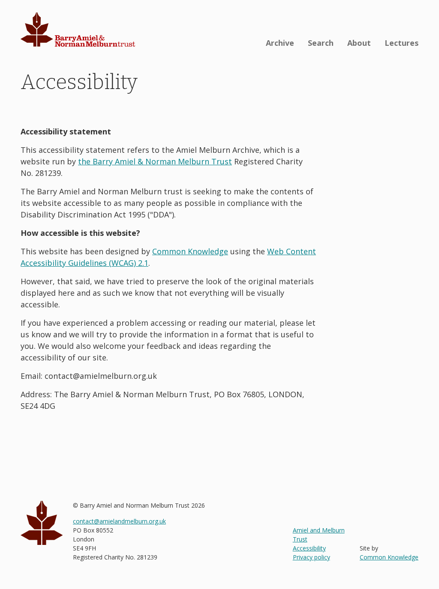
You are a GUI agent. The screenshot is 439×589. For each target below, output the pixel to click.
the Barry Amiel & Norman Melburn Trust (155, 161)
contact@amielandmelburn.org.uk (119, 521)
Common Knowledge (190, 251)
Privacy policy (311, 557)
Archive (280, 43)
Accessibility (309, 548)
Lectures (401, 43)
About (359, 43)
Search (321, 43)
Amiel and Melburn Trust (319, 534)
